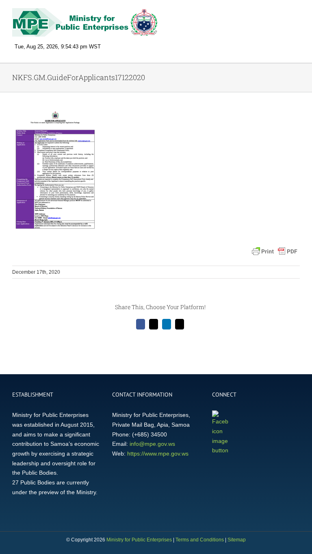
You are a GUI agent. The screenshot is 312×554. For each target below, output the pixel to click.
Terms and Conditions (200, 540)
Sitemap (237, 540)
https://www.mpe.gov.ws (157, 453)
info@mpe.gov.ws (152, 444)
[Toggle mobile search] (282, 14)
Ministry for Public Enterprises (139, 540)
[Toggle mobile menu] (296, 14)
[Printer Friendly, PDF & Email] (274, 251)
